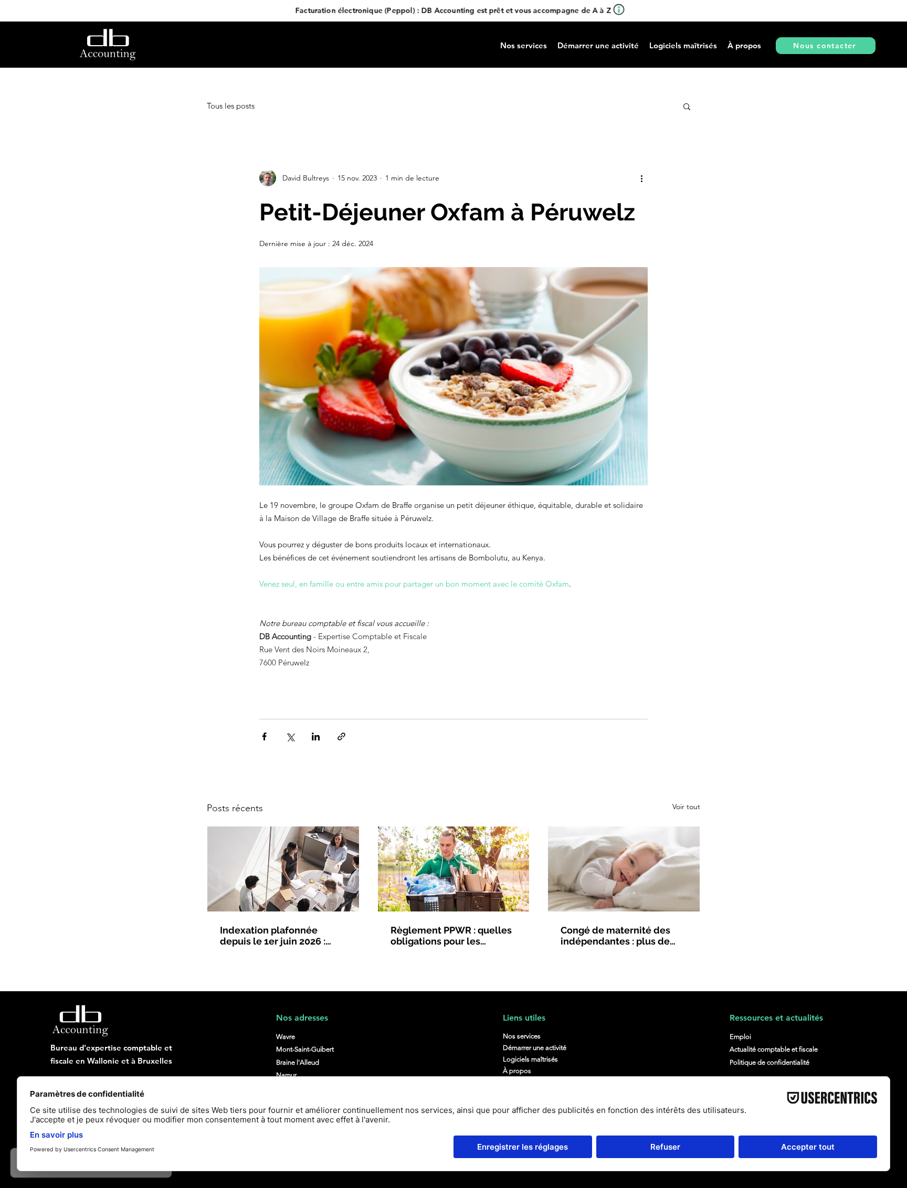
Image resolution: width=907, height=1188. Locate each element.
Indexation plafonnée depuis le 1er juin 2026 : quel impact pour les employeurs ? (272, 936)
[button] (598, 45)
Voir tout (686, 806)
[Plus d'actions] (641, 178)
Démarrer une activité (534, 1048)
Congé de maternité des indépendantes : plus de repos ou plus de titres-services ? (615, 936)
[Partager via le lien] (341, 736)
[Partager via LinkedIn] (316, 736)
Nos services (522, 1036)
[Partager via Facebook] (264, 736)
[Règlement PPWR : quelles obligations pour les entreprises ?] (454, 868)
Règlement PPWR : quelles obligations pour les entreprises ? (451, 936)
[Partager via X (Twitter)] (290, 736)
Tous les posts (231, 106)
